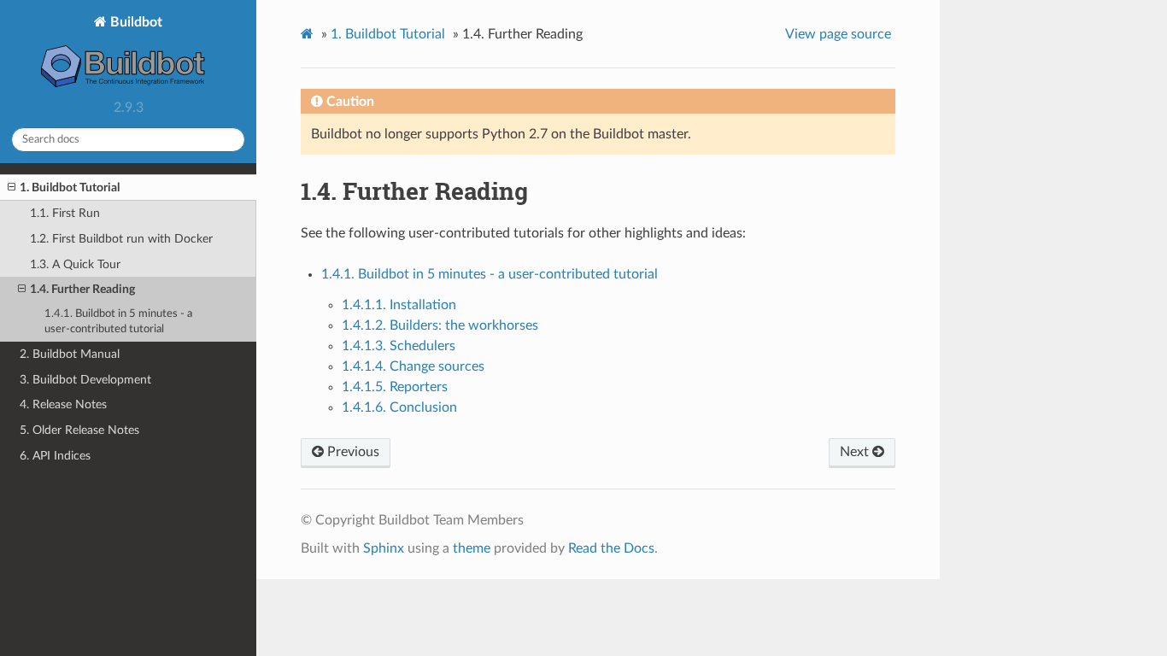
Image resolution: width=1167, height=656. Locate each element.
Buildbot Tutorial (388, 34)
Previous (351, 452)
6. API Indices (55, 455)
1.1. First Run (65, 213)
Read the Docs (611, 548)
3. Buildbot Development (85, 379)
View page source (838, 34)
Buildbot (134, 22)
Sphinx (383, 548)
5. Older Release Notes (79, 430)
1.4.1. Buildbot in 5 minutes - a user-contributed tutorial (118, 321)
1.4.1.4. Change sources (413, 366)
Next (856, 452)
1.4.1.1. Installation (399, 305)
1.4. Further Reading (82, 289)
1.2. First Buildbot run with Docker (121, 238)
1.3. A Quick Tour (75, 264)
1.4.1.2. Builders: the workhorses (440, 325)
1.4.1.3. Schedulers (398, 346)
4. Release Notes (63, 404)
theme (471, 548)
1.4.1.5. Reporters (395, 387)
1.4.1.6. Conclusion (399, 407)
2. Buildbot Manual (70, 354)
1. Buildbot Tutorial (70, 187)
